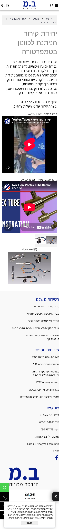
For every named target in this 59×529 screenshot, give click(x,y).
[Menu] (56, 4)
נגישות (55, 451)
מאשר (29, 522)
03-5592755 (46, 415)
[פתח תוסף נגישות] (55, 496)
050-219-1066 (46, 422)
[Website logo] (29, 5)
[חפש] (51, 4)
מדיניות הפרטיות (15, 517)
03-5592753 (47, 429)
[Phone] (2, 4)
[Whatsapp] (4, 488)
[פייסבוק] (8, 4)
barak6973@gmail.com (40, 444)
